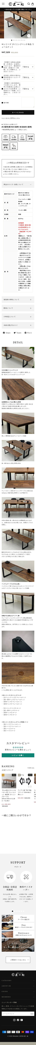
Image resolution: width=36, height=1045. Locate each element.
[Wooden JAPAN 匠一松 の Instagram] (14, 1020)
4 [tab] (19, 911)
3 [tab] (17, 911)
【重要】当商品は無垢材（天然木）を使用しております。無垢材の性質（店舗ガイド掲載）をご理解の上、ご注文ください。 (12, 66)
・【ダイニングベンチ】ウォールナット (14, 697)
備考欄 (6, 102)
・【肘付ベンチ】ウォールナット (12, 704)
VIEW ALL (31, 768)
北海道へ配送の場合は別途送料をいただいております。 (12, 77)
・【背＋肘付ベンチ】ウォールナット (13, 699)
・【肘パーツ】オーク (8, 728)
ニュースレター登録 (9, 1002)
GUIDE (5, 992)
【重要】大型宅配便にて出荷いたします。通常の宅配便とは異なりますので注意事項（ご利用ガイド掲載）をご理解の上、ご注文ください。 (12, 88)
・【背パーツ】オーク (8, 730)
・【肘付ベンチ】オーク (9, 714)
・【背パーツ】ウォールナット (11, 726)
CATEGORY (7, 981)
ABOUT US (6, 986)
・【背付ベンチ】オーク (9, 712)
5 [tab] (21, 911)
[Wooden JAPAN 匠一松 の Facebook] (18, 1020)
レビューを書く (18, 755)
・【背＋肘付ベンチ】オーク (11, 710)
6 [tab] (23, 911)
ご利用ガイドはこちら (18, 960)
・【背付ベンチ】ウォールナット (12, 701)
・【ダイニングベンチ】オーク (11, 708)
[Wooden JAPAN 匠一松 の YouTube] (22, 1020)
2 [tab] (14, 911)
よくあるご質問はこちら (11, 118)
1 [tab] (12, 911)
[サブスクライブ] (32, 1013)
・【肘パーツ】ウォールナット (11, 724)
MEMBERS (6, 997)
